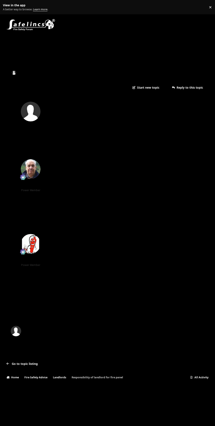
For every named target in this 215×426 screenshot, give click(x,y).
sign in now (91, 313)
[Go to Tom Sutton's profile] (31, 169)
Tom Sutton (30, 185)
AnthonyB (31, 260)
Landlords (65, 73)
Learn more (8, 7)
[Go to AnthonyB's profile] (31, 244)
